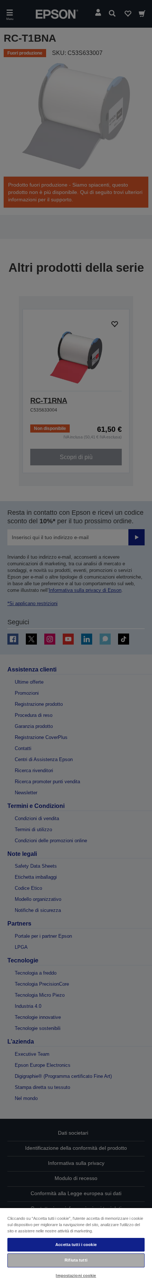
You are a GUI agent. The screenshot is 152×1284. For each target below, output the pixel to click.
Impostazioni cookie (76, 1275)
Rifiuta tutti (76, 1260)
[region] (76, 1245)
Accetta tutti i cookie (76, 1244)
